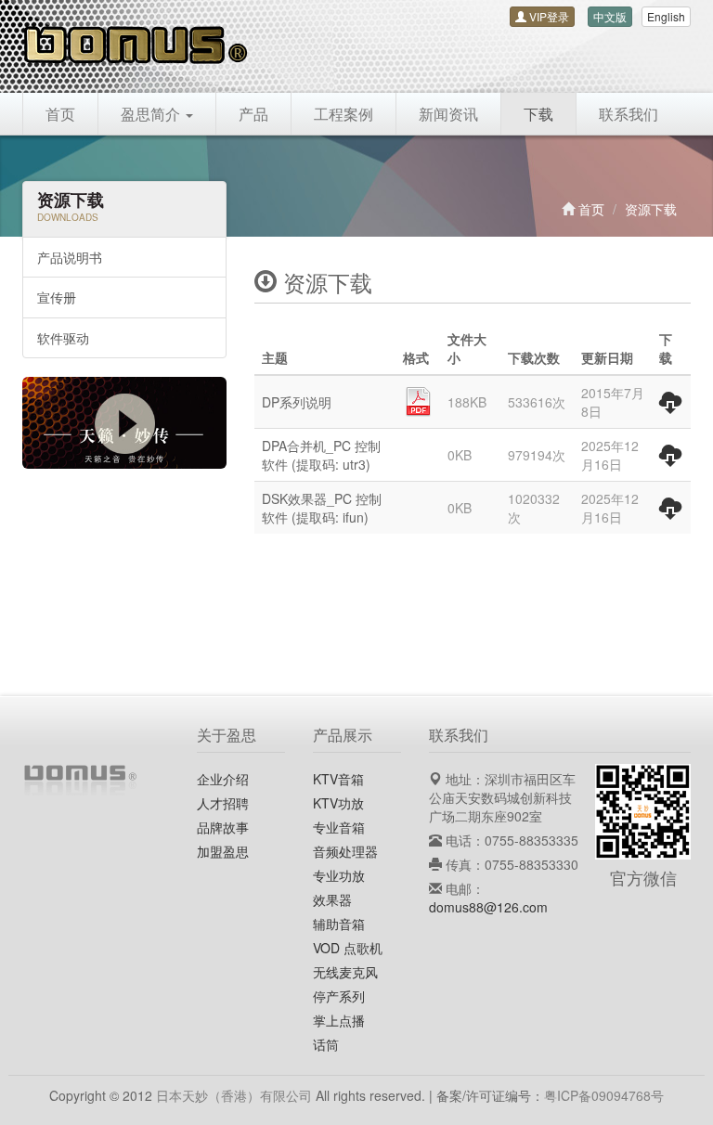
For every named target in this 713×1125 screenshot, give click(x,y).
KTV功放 (338, 803)
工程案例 (343, 113)
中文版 (610, 16)
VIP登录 (547, 16)
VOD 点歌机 (347, 947)
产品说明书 (69, 257)
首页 (60, 113)
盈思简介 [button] (152, 113)
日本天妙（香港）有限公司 (234, 1095)
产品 (253, 113)
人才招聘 (223, 803)
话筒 (326, 1044)
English (666, 16)
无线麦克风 (345, 972)
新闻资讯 (448, 113)
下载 (538, 113)
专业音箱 (339, 827)
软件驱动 (63, 338)
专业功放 (339, 875)
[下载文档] (670, 405)
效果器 (332, 899)
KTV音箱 (338, 778)
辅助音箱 (339, 923)
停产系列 (339, 996)
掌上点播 (339, 1020)
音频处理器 (345, 851)
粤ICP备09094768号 (604, 1095)
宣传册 (56, 297)
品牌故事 (223, 827)
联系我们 (628, 113)
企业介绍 (223, 778)
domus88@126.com (488, 907)
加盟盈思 (223, 851)
